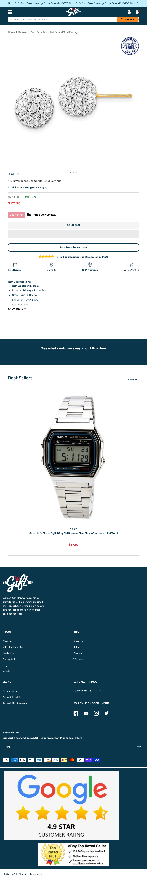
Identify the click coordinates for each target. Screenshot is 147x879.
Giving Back (9, 659)
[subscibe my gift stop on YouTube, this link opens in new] (86, 714)
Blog (5, 665)
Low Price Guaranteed (73, 247)
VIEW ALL (133, 379)
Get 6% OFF (33, 737)
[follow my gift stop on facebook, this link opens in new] (76, 714)
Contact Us (8, 653)
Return (77, 647)
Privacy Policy (10, 691)
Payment (78, 653)
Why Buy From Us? (13, 647)
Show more (15, 308)
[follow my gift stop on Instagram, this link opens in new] (96, 714)
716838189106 (59, 317)
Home (11, 32)
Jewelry (23, 32)
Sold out (73, 225)
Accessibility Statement (15, 703)
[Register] (139, 746)
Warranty (78, 659)
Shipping (78, 641)
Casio (73, 529)
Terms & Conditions (13, 697)
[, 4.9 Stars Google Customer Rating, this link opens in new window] (61, 805)
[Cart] (137, 12)
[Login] (129, 12)
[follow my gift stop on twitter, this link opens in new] (106, 714)
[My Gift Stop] (18, 575)
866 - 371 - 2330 (92, 690)
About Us (7, 641)
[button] (73, 234)
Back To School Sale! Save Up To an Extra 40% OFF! (38, 3)
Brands (6, 671)
